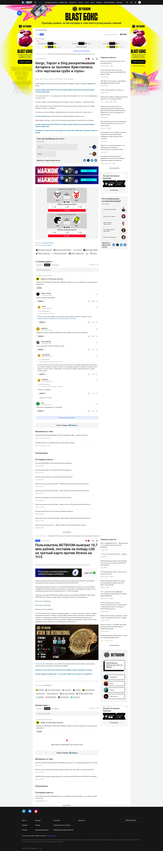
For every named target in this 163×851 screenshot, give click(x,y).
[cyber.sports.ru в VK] (30, 811)
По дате (38, 265)
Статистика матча (81, 47)
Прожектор (57, 820)
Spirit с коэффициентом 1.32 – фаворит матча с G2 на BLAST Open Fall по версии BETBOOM (114, 545)
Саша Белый (46, 355)
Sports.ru (26, 839)
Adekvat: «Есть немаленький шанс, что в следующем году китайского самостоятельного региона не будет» (113, 147)
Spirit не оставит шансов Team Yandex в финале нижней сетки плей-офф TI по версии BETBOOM (64, 769)
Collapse (44, 609)
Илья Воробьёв (47, 685)
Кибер (36, 54)
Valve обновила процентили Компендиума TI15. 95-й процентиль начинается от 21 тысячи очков (113, 123)
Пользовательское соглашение (62, 825)
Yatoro (41, 601)
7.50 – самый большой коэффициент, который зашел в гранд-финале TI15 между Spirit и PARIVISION (114, 594)
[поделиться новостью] (96, 58)
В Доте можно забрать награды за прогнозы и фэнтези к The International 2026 (114, 98)
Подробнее (60, 842)
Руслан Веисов (46, 341)
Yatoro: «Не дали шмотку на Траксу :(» (112, 90)
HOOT (44, 306)
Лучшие (47, 265)
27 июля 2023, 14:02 (46, 295)
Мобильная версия (131, 820)
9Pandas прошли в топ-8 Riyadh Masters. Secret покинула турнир (55, 442)
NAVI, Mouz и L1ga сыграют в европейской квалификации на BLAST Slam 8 (113, 82)
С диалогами (92, 264)
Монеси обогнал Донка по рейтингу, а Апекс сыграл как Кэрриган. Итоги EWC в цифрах (114, 617)
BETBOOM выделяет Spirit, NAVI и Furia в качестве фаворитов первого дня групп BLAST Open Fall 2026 (113, 583)
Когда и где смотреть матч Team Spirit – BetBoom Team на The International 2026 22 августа (62, 504)
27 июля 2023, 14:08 (46, 330)
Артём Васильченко (48, 243)
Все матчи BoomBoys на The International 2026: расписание (53, 497)
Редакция (24, 825)
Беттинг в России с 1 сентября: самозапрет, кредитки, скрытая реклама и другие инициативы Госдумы (114, 626)
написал (90, 83)
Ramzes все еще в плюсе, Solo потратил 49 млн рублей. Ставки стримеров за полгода (63, 670)
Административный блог (42, 830)
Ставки (40, 536)
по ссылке (64, 666)
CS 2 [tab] (37, 34)
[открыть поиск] (127, 2)
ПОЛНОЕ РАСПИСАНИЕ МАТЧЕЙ (81, 51)
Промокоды (81, 820)
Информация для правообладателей (63, 830)
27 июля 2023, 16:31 (47, 308)
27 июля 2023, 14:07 (47, 381)
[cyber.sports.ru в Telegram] (24, 811)
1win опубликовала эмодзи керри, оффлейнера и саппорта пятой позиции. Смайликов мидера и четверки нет (113, 158)
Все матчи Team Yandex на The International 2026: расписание (54, 477)
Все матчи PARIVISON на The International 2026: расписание (53, 463)
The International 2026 (42, 664)
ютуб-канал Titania (46, 245)
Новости (45, 54)
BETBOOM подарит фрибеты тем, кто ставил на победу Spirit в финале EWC (114, 636)
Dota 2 (40, 54)
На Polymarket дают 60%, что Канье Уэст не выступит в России (114, 573)
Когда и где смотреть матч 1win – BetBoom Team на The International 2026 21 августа (60, 525)
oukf (42, 403)
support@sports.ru (52, 835)
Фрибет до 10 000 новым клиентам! (52, 279)
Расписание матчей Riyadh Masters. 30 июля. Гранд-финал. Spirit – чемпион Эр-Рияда (61, 435)
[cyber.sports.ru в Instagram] (36, 811)
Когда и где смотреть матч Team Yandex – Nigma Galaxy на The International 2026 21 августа (62, 518)
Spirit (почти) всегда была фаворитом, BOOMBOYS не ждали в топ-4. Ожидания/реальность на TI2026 (66, 762)
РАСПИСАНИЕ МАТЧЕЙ (41, 30)
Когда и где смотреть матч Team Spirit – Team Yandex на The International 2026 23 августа (62, 490)
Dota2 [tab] (41, 34)
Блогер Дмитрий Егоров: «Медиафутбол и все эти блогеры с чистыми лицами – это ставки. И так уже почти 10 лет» (66, 797)
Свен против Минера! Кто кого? (51, 139)
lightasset (44, 328)
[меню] (35, 2)
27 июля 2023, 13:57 (46, 343)
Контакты (24, 830)
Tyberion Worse (46, 293)
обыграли (44, 116)
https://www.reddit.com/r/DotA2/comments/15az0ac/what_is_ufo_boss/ (56, 318)
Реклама (37, 825)
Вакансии (37, 820)
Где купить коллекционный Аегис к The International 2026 (112, 62)
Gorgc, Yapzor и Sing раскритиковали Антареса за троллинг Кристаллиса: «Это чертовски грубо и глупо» (71, 54)
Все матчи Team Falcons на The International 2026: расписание (54, 511)
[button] (97, 294)
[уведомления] (131, 2)
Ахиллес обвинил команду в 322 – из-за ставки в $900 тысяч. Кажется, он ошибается (63, 674)
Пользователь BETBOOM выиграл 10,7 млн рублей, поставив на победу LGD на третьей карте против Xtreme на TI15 (74, 536)
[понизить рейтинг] (96, 301)
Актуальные (55, 265)
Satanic (41, 605)
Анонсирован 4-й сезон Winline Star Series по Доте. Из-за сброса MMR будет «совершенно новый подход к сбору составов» (113, 135)
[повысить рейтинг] (89, 301)
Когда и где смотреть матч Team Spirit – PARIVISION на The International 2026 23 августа (62, 484)
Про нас (24, 820)
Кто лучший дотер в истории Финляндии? (111, 200)
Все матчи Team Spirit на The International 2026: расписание (53, 470)
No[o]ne (45, 621)
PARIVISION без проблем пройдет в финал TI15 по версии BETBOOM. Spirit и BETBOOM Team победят (66, 776)
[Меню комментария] (97, 294)
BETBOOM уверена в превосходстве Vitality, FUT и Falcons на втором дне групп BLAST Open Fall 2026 (114, 563)
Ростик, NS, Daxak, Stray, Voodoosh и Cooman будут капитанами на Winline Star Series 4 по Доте (113, 72)
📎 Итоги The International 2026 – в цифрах (114, 554)
